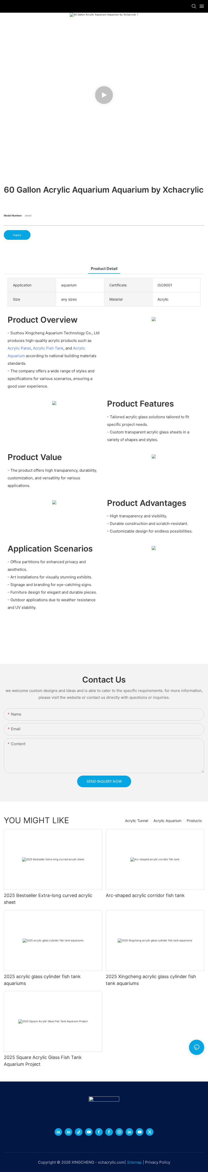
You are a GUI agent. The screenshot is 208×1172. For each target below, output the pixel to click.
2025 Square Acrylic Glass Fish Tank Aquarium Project (43, 1061)
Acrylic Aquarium (167, 820)
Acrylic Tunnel (136, 820)
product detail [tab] (104, 268)
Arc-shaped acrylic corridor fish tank (145, 895)
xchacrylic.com (111, 1162)
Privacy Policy (157, 1162)
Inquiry (17, 234)
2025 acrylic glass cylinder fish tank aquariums (42, 980)
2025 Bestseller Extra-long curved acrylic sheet (48, 899)
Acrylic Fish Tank (48, 348)
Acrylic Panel (19, 348)
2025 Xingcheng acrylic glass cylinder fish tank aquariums (151, 980)
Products (194, 820)
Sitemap (134, 1162)
